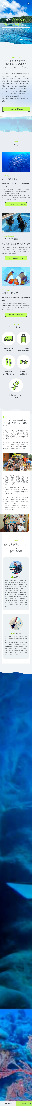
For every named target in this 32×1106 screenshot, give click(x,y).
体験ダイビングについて (16, 314)
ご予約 (24, 1103)
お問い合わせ (8, 1103)
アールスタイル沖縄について (16, 109)
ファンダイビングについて (16, 204)
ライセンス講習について (16, 258)
